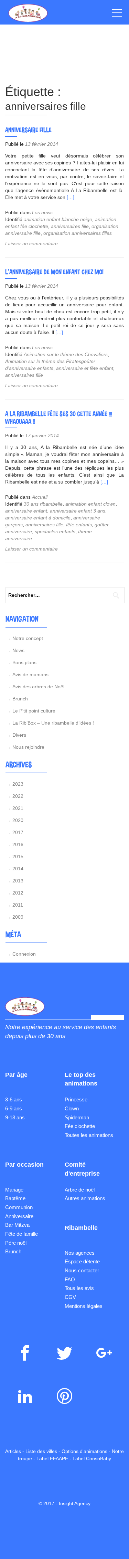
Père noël (15, 1243)
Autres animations (85, 1198)
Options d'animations (84, 1451)
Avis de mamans (30, 674)
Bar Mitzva (17, 1225)
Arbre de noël (80, 1190)
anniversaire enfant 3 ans (77, 511)
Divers (19, 735)
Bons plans (24, 662)
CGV (70, 1297)
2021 (17, 808)
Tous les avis (79, 1288)
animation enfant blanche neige (58, 219)
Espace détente (82, 1261)
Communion (19, 1207)
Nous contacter (82, 1270)
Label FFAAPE (52, 1458)
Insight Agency (74, 1503)
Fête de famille (21, 1234)
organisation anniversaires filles (77, 233)
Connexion (24, 954)
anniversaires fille (70, 226)
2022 (17, 796)
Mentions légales (84, 1306)
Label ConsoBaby (92, 1458)
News (18, 650)
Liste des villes (41, 1451)
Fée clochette (80, 1126)
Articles (13, 1451)
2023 (17, 784)
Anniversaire (19, 1216)
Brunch (20, 698)
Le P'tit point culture (33, 711)
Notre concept (27, 638)
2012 (17, 893)
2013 (17, 880)
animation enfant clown (90, 504)
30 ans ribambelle (43, 504)
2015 (17, 856)
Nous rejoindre (28, 747)
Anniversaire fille (28, 130)
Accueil (39, 497)
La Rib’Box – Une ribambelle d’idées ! (53, 723)
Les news (42, 212)
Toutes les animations (89, 1135)
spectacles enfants (55, 531)
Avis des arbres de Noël (38, 686)
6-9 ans (13, 1108)
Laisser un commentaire (31, 243)
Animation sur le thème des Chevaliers (66, 354)
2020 (17, 820)
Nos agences (80, 1253)
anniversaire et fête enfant (84, 368)
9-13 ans (15, 1117)
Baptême (15, 1198)
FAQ (70, 1279)
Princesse (76, 1099)
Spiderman (77, 1117)
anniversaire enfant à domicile (38, 517)
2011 (17, 905)
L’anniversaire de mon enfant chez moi (54, 272)
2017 (17, 832)
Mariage (14, 1190)
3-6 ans (13, 1099)
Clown (72, 1108)
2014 (17, 868)
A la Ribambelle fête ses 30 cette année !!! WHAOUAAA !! (58, 417)
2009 (17, 917)
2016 (17, 844)
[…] (70, 197)
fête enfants (79, 524)
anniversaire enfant (26, 511)
